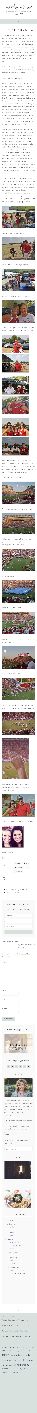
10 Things (10, 1220)
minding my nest (18, 9)
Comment (6, 962)
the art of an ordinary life (18, 1273)
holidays (13, 1263)
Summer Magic (18, 1369)
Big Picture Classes (23, 1331)
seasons (11, 1369)
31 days (13, 1347)
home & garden (12, 1252)
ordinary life (11, 1224)
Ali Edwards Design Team (21, 1325)
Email (4, 999)
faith (11, 1230)
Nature (12, 1365)
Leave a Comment (12, 893)
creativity (10, 1239)
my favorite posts (13, 1267)
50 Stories (21, 1347)
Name (4, 990)
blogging (13, 1248)
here (30, 1121)
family (17, 890)
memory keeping (16, 1245)
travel (11, 1236)
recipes (12, 1255)
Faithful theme (19, 1408)
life (26, 890)
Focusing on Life (23, 1320)
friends (22, 890)
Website (5, 1009)
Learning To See (15, 1360)
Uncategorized (12, 1372)
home (5, 1360)
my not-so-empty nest (18, 1270)
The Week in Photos (29, 1369)
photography (14, 1242)
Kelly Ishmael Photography (21, 1336)
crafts (12, 1261)
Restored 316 (28, 1408)
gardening (13, 1258)
